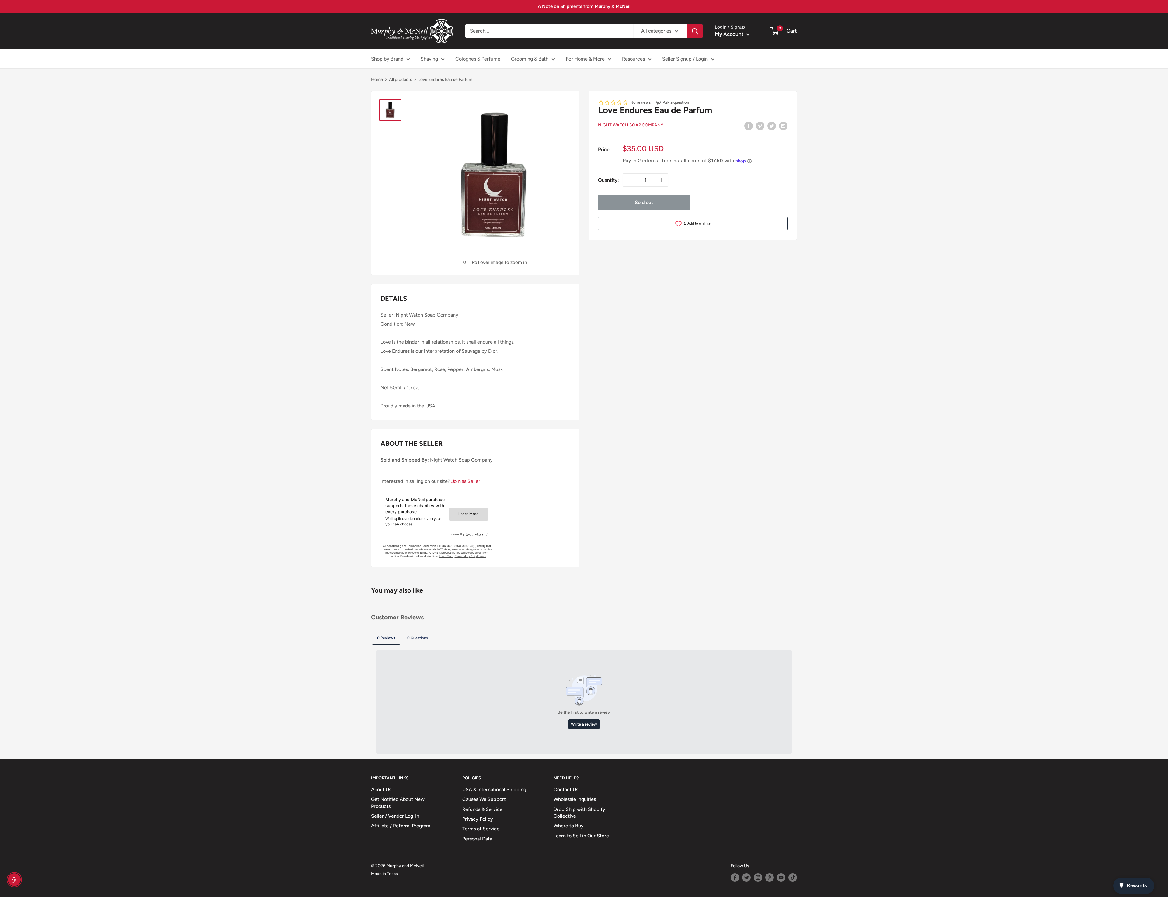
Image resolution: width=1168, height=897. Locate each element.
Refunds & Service (482, 809)
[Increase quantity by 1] (661, 180)
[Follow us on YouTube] (781, 877)
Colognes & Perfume (477, 59)
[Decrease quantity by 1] (629, 180)
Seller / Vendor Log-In (395, 816)
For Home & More (585, 59)
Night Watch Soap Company (630, 125)
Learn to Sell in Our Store (581, 836)
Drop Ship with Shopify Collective (579, 812)
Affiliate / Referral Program (400, 826)
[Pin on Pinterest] (760, 125)
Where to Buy (569, 826)
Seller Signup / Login (685, 59)
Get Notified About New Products (398, 802)
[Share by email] (783, 125)
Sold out (644, 202)
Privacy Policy (477, 819)
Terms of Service (480, 829)
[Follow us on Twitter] (746, 877)
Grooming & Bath (529, 59)
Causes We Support (484, 799)
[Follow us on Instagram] (758, 877)
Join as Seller (465, 481)
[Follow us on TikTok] (792, 877)
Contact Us (566, 789)
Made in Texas (384, 873)
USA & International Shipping (494, 789)
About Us (381, 789)
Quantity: (608, 180)
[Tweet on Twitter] (771, 125)
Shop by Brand (387, 59)
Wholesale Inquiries (575, 799)
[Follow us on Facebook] (735, 877)
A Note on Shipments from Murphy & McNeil (584, 6)
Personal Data (477, 839)
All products (400, 79)
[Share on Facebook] (748, 125)
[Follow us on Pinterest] (769, 877)
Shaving (429, 59)
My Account (730, 34)
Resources (633, 59)
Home (377, 79)
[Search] (695, 31)
